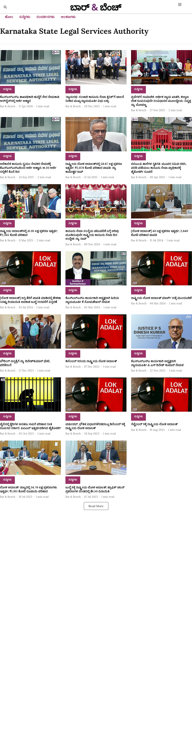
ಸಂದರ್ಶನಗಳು (45, 17)
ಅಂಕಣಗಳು (68, 17)
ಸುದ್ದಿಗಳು (24, 17)
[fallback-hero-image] (30, 67)
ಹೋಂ (9, 17)
